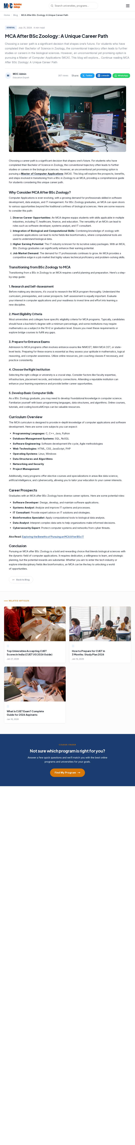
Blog (15, 15)
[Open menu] (127, 5)
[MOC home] (13, 5)
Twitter (89, 75)
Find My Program (65, 772)
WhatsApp (123, 75)
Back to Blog (23, 579)
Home (7, 15)
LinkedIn (105, 75)
